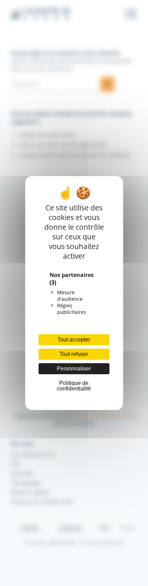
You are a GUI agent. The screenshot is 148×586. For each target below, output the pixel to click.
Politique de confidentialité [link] (74, 385)
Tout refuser (74, 354)
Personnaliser (74, 368)
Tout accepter (73, 339)
